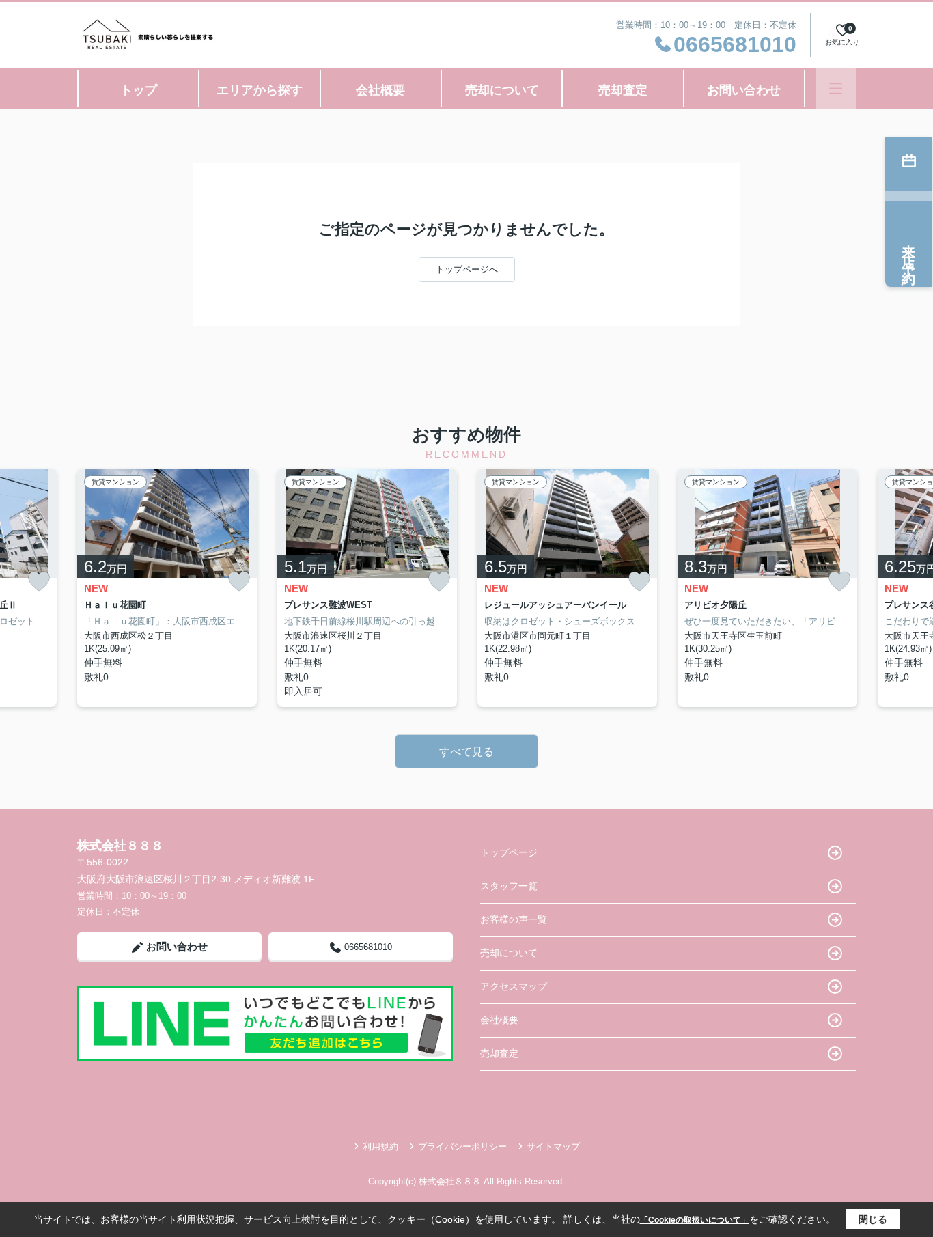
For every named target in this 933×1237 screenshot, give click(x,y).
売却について (502, 90)
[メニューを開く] (835, 88)
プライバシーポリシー (462, 1146)
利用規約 (380, 1146)
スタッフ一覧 (509, 885)
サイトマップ (553, 1146)
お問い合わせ (744, 90)
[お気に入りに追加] (39, 581)
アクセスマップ (513, 986)
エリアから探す (260, 90)
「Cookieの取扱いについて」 (694, 1220)
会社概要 (380, 90)
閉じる (873, 1219)
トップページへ (467, 269)
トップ (138, 90)
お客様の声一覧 (513, 919)
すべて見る (466, 752)
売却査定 (622, 90)
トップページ (509, 852)
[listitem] (167, 588)
